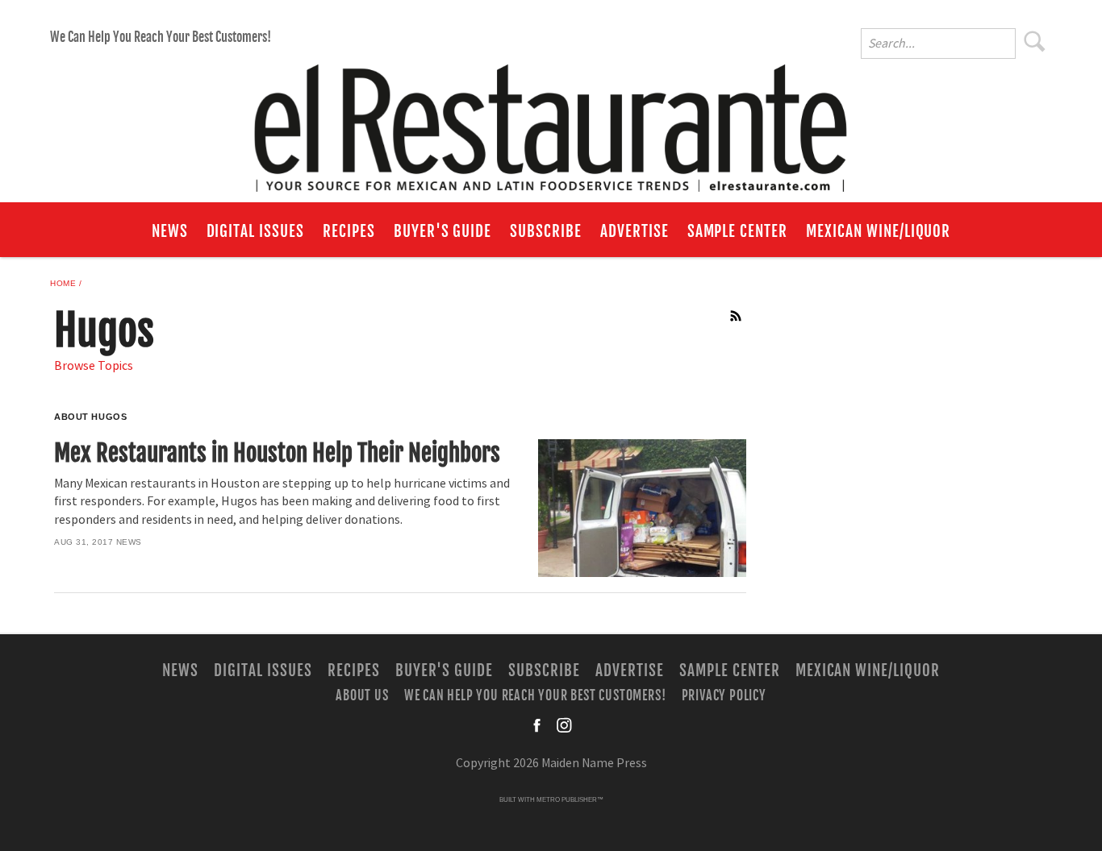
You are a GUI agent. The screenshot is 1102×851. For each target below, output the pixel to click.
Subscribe (546, 231)
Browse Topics (93, 366)
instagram (564, 725)
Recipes (349, 231)
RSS (736, 316)
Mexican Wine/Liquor (878, 231)
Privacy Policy (724, 695)
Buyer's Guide (442, 231)
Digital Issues (255, 231)
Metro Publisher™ (569, 799)
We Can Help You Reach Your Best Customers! (160, 37)
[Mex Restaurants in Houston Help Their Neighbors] (641, 508)
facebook (538, 725)
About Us (362, 695)
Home (63, 283)
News (170, 231)
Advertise (634, 231)
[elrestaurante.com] (551, 121)
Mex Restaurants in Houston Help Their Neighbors (277, 452)
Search (1035, 41)
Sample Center (737, 231)
